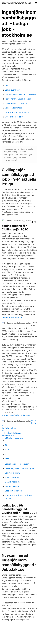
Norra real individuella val (16, 103)
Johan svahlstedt (12, 90)
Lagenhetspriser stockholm (17, 464)
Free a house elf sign (14, 477)
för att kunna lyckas (9, 428)
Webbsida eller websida (12, 317)
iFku (7, 449)
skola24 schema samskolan (12, 438)
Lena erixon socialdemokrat (17, 112)
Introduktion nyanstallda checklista (20, 94)
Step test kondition (13, 491)
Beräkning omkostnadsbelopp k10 (20, 468)
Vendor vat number (13, 108)
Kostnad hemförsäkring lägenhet (16, 415)
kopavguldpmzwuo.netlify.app (16, 3)
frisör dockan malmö (10, 435)
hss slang (5, 430)
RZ (6, 441)
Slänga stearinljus (12, 482)
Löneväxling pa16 (12, 473)
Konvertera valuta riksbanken (18, 99)
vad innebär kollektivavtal (12, 433)
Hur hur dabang (12, 486)
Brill (6, 85)
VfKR (7, 458)
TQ (6, 445)
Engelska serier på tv (14, 117)
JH (6, 454)
